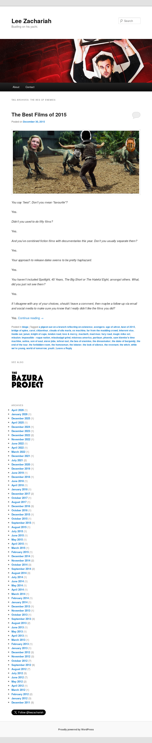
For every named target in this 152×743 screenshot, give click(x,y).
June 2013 (17, 627)
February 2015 (20, 552)
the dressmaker (102, 341)
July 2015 (17, 531)
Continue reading (31, 318)
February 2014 (20, 598)
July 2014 (17, 577)
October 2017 (19, 498)
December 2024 (20, 427)
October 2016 (19, 510)
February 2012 (20, 694)
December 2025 (20, 418)
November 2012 (20, 656)
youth (51, 348)
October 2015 (19, 518)
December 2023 (20, 431)
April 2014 (17, 589)
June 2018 (17, 481)
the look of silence (93, 344)
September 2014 (21, 569)
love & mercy (69, 334)
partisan (97, 337)
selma (25, 341)
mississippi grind (60, 337)
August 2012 (19, 669)
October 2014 (19, 564)
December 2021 (20, 456)
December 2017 (20, 493)
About (16, 87)
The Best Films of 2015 (38, 114)
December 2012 (20, 652)
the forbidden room (39, 344)
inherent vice (126, 330)
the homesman (59, 344)
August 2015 (19, 527)
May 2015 (17, 539)
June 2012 (17, 677)
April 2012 (17, 685)
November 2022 (20, 439)
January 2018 (19, 489)
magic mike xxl (121, 334)
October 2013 (19, 614)
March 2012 (18, 690)
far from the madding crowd (102, 330)
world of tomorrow (36, 348)
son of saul (36, 341)
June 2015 (17, 535)
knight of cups (39, 334)
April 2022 (17, 447)
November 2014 (20, 560)
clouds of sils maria (60, 330)
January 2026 (19, 414)
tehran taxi (63, 341)
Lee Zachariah (31, 20)
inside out (16, 334)
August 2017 (19, 502)
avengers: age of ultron (107, 327)
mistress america (82, 337)
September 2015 (21, 523)
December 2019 (20, 468)
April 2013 (17, 635)
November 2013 (20, 610)
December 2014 (20, 556)
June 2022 (17, 443)
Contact (30, 87)
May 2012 (17, 681)
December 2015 (20, 514)
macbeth (83, 334)
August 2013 (19, 623)
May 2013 (17, 631)
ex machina (79, 330)
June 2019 (17, 473)
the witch (125, 344)
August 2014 (19, 573)
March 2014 (18, 594)
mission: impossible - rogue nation (30, 337)
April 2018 (17, 485)
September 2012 (21, 665)
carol (32, 330)
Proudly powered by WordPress (76, 729)
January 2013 (19, 648)
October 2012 (19, 661)
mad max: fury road (101, 334)
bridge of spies (19, 330)
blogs (25, 327)
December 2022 (20, 435)
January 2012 (19, 698)
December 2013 (20, 606)
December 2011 (20, 702)
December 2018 (20, 477)
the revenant (111, 344)
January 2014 (19, 602)
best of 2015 (128, 327)
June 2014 (17, 581)
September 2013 (21, 619)
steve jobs (50, 341)
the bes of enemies (80, 341)
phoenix (107, 337)
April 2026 (17, 410)
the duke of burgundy (124, 341)
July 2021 (17, 460)
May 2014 (17, 585)
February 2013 (20, 644)
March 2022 (18, 452)
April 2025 (17, 422)
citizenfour (42, 330)
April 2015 (17, 543)
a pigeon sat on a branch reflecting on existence (66, 327)
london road (54, 334)
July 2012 (17, 673)
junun (27, 334)
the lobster (75, 344)
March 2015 (18, 548)
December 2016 (20, 506)
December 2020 (20, 464)
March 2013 (18, 640)
